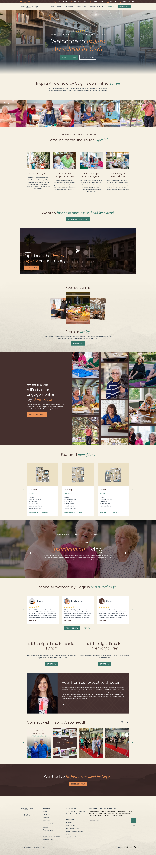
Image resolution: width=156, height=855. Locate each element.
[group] (39, 743)
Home (45, 811)
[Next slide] (132, 489)
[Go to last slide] (23, 489)
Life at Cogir (56, 7)
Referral (69, 822)
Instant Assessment (129, 2)
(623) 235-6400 (124, 7)
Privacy (43, 847)
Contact (111, 7)
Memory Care (95, 534)
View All (87, 628)
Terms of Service (128, 825)
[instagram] (27, 815)
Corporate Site (62, 2)
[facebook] (24, 815)
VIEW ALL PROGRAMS (37, 414)
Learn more (78, 343)
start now (51, 664)
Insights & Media (96, 7)
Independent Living (63, 534)
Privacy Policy (117, 825)
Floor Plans (81, 7)
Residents (113, 2)
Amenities (69, 7)
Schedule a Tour (98, 2)
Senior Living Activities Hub (74, 831)
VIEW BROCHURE (87, 57)
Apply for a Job (71, 837)
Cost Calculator (80, 2)
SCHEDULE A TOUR (69, 57)
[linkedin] (29, 815)
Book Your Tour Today (78, 219)
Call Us (44, 512)
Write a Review (72, 628)
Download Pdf (34, 512)
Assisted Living (79, 534)
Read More (32, 620)
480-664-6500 (48, 839)
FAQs (68, 834)
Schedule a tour (78, 784)
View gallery (31, 268)
